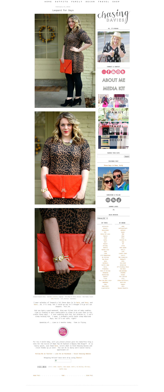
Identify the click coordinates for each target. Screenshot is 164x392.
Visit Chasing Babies (82, 354)
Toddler (105, 276)
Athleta (123, 230)
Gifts (105, 240)
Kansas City (105, 249)
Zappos (123, 284)
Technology (105, 274)
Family (105, 236)
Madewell (123, 259)
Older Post (89, 375)
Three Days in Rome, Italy (113, 165)
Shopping (105, 272)
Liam (105, 253)
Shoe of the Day (105, 271)
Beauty (105, 228)
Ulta (123, 278)
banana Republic (123, 288)
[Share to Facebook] (44, 367)
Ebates (78, 358)
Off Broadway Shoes (123, 267)
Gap (123, 242)
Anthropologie (123, 228)
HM (123, 244)
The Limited (123, 276)
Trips (105, 278)
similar (55, 296)
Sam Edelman (123, 271)
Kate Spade (66, 366)
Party (105, 267)
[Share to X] (42, 367)
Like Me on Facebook (63, 354)
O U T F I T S (61, 2)
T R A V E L (103, 2)
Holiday (105, 246)
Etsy (123, 238)
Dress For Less (105, 234)
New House (105, 259)
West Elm (123, 282)
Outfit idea (63, 369)
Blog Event (105, 230)
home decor (105, 286)
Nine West (123, 263)
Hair (105, 242)
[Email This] (38, 367)
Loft (123, 251)
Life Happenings (105, 255)
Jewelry (59, 366)
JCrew (123, 246)
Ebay (123, 236)
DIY (105, 232)
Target (123, 274)
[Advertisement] (113, 305)
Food (105, 238)
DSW (123, 234)
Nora (105, 261)
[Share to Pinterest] (45, 367)
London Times (123, 253)
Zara (123, 286)
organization (105, 288)
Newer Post (36, 375)
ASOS (52, 298)
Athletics (105, 226)
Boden (123, 232)
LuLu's (123, 255)
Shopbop (123, 272)
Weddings (105, 282)
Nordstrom (123, 265)
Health (105, 244)
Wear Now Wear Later (105, 280)
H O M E (48, 2)
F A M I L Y (76, 2)
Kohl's (73, 366)
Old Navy (87, 366)
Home (63, 375)
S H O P (116, 2)
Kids (105, 251)
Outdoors (105, 263)
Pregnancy (105, 269)
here (78, 302)
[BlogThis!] (40, 367)
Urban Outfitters (123, 280)
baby (105, 284)
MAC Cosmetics (123, 257)
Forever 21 (123, 240)
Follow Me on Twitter (43, 354)
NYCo (123, 261)
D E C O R (90, 2)
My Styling (80, 366)
